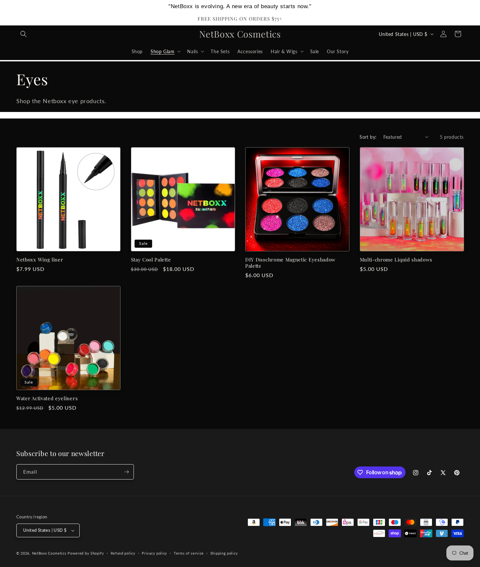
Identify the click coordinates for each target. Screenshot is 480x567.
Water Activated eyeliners (47, 398)
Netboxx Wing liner (39, 260)
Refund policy (123, 553)
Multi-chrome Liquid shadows (396, 260)
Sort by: (368, 137)
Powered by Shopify (86, 553)
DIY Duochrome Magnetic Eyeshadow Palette (290, 263)
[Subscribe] (126, 472)
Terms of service (189, 553)
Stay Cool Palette (151, 260)
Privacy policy (154, 553)
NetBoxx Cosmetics (49, 553)
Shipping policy (224, 553)
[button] (23, 34)
